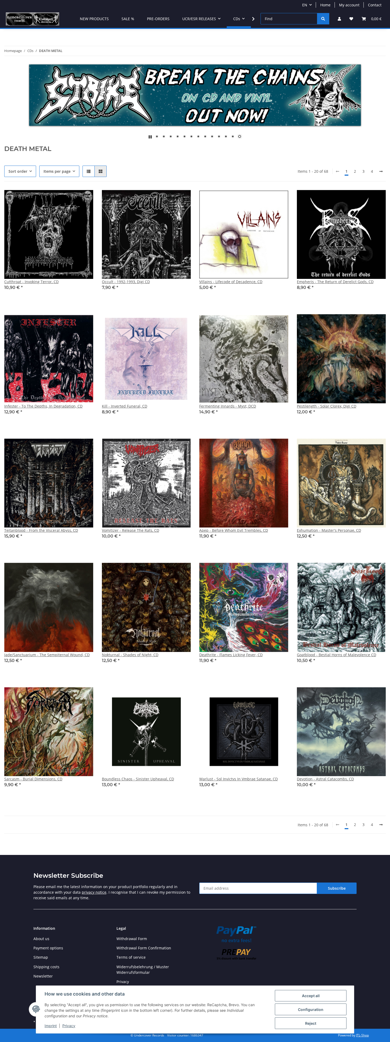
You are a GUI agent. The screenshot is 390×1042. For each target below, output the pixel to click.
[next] (381, 171)
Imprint (51, 1025)
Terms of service (131, 957)
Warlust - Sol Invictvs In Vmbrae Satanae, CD (238, 778)
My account (349, 4)
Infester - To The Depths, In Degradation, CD (43, 406)
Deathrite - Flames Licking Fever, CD (231, 654)
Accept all (311, 995)
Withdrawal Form (131, 938)
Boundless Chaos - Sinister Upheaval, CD (138, 778)
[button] (339, 19)
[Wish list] (351, 19)
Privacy (68, 1025)
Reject (310, 1023)
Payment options (48, 947)
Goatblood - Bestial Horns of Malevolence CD (336, 654)
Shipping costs (46, 966)
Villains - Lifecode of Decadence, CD (230, 281)
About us (41, 938)
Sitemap (40, 957)
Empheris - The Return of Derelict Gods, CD (335, 281)
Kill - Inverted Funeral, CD (124, 406)
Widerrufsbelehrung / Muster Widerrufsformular (142, 969)
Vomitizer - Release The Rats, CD (130, 530)
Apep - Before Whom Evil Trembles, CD (233, 530)
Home (325, 4)
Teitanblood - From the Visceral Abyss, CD (41, 530)
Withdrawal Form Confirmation (143, 947)
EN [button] (304, 4)
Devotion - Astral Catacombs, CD (325, 778)
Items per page (57, 171)
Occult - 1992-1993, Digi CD (126, 281)
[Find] (323, 18)
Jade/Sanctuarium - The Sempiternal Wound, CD (47, 654)
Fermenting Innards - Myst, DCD (227, 406)
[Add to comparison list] (70, 199)
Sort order (17, 171)
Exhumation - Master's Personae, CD (329, 530)
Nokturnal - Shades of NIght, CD (130, 654)
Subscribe (337, 888)
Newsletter (43, 976)
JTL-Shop (362, 1035)
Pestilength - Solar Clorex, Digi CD (326, 406)
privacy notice (94, 892)
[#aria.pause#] (150, 137)
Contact (375, 4)
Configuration (310, 1009)
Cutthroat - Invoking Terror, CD (31, 281)
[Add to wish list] (84, 199)
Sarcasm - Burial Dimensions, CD (33, 778)
